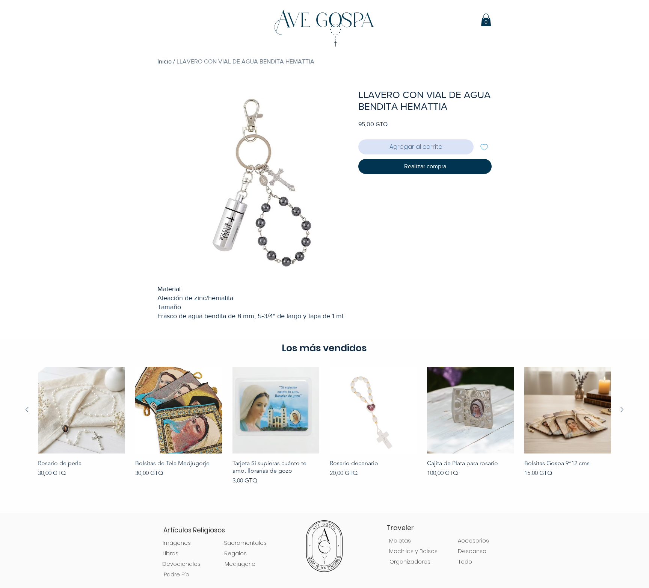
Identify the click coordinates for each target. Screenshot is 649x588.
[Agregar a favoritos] (484, 146)
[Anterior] (27, 409)
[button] (486, 20)
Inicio (164, 61)
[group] (324, 436)
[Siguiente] (621, 409)
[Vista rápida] (81, 410)
